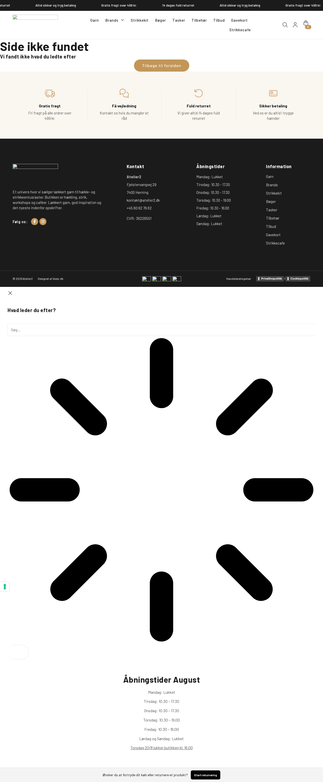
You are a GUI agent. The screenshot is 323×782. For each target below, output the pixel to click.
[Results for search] (161, 490)
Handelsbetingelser (238, 278)
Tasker (178, 20)
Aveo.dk (58, 278)
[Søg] (18, 652)
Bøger (160, 20)
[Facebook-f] (34, 221)
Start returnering (205, 775)
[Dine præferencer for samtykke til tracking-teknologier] (5, 586)
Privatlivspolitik (271, 278)
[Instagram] (42, 221)
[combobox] (161, 330)
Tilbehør (199, 20)
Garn (94, 20)
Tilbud (219, 20)
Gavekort (239, 20)
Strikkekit (140, 20)
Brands (111, 20)
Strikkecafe (240, 29)
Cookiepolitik (299, 278)
